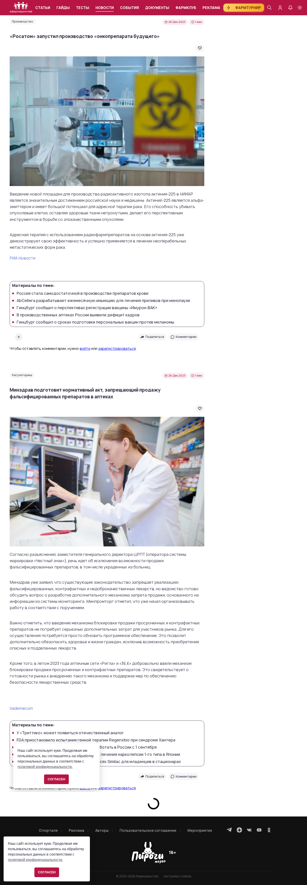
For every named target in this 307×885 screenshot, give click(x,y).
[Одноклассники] (269, 830)
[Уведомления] (290, 7)
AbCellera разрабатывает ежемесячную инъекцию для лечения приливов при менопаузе (103, 300)
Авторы (102, 830)
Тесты (82, 7)
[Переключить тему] (300, 7)
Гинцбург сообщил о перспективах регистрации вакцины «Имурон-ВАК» (87, 308)
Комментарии (186, 337)
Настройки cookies (177, 876)
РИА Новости (22, 258)
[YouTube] (259, 830)
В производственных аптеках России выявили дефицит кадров (78, 315)
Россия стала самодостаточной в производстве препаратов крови (82, 293)
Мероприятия (199, 830)
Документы (157, 7)
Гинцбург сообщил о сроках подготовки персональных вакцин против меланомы (95, 322)
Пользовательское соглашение (148, 830)
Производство (22, 21)
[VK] (249, 830)
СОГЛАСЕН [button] (47, 872)
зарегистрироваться (117, 348)
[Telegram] (229, 830)
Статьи (42, 7)
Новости (105, 7)
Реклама (211, 7)
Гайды (63, 7)
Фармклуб (186, 7)
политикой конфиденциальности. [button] (35, 860)
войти (85, 348)
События (129, 7)
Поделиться (154, 337)
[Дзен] (239, 830)
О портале (48, 830)
